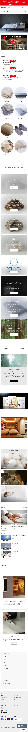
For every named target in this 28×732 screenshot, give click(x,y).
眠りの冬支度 (15, 543)
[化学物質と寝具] (6, 554)
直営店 (2, 695)
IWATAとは (14, 643)
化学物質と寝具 (15, 551)
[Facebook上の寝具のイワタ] (17, 705)
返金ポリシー (3, 701)
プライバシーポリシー (5, 729)
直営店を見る (14, 606)
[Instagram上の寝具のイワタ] (14, 705)
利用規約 (2, 699)
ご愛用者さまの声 (4, 697)
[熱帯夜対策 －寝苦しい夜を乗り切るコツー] (6, 537)
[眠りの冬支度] (6, 546)
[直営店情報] (14, 587)
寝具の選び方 (14, 524)
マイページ (16, 699)
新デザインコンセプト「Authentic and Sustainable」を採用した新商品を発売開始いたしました (10, 3)
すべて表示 (25, 507)
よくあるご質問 (16, 695)
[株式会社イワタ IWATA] (14, 623)
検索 (14, 693)
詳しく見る (14, 381)
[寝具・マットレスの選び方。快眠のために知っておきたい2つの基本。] (14, 517)
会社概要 (2, 693)
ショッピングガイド (17, 697)
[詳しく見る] (14, 184)
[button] (23, 729)
